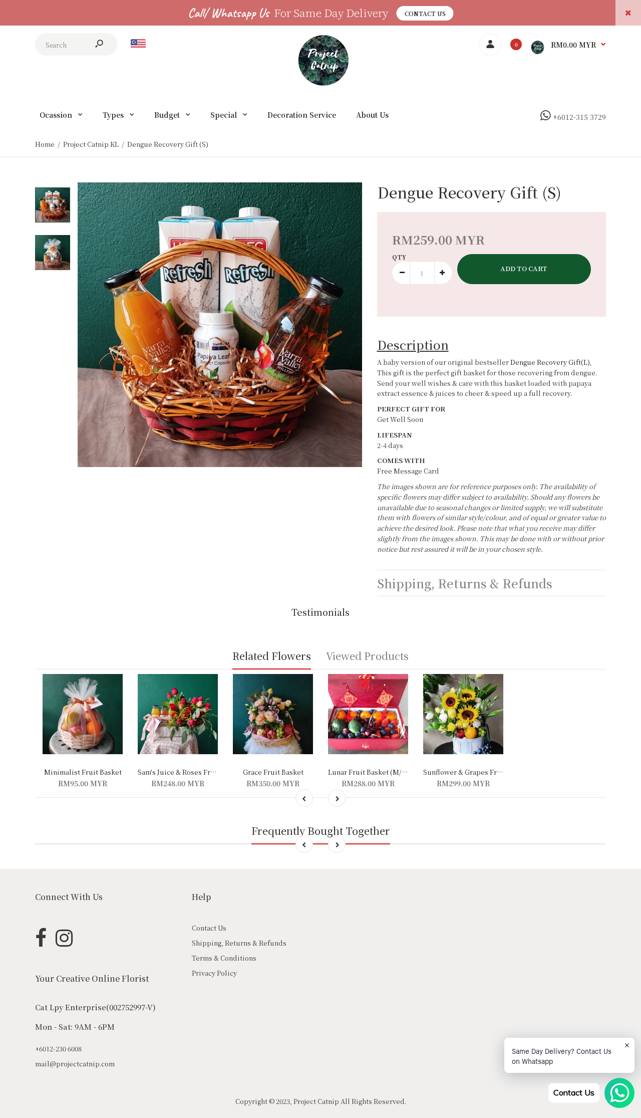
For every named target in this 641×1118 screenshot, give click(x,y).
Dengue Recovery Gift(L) (549, 362)
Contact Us (425, 13)
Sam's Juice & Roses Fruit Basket (190, 772)
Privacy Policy (214, 973)
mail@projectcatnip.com (75, 1063)
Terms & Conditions (224, 958)
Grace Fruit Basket (273, 772)
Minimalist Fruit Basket (83, 772)
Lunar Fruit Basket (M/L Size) (376, 772)
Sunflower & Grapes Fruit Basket (476, 772)
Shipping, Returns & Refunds (239, 943)
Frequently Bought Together (320, 830)
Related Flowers (271, 655)
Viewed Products (367, 655)
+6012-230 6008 (58, 1048)
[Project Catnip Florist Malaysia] (320, 83)
